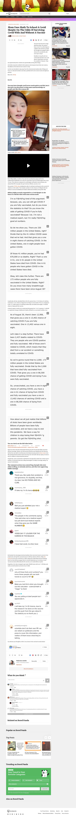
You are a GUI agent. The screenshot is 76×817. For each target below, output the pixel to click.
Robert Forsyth (15, 702)
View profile (34, 661)
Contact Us (66, 811)
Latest (17, 16)
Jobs (62, 811)
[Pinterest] (12, 814)
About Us (57, 811)
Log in (67, 13)
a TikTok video (16, 186)
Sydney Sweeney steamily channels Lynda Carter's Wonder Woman (61, 161)
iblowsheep (12, 708)
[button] (46, 737)
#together (19, 447)
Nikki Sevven (12, 697)
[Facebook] (7, 814)
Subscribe (45, 788)
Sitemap (39, 813)
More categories (13, 784)
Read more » (19, 664)
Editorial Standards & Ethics (48, 813)
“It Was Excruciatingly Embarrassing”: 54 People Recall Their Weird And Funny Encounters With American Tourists (61, 62)
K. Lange (11, 683)
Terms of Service (65, 813)
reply (15, 687)
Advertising (52, 811)
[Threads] (18, 814)
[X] (14, 814)
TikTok (14, 74)
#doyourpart (23, 447)
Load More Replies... (15, 695)
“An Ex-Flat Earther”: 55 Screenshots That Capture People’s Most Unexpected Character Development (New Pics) (60, 41)
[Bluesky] (16, 814)
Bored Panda (11, 811)
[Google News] (22, 814)
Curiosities (10, 24)
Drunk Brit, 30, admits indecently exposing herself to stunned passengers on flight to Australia (60, 142)
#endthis (15, 447)
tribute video (42, 453)
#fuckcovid (10, 447)
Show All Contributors (28, 668)
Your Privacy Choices (44, 811)
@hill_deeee (18, 152)
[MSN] (20, 814)
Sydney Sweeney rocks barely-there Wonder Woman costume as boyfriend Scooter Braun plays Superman (60, 178)
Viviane (13, 689)
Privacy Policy (57, 813)
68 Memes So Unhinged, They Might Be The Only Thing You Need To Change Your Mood (60, 83)
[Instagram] (10, 814)
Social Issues (16, 24)
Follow (44, 661)
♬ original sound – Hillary (32, 447)
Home (7, 16)
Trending (12, 16)
